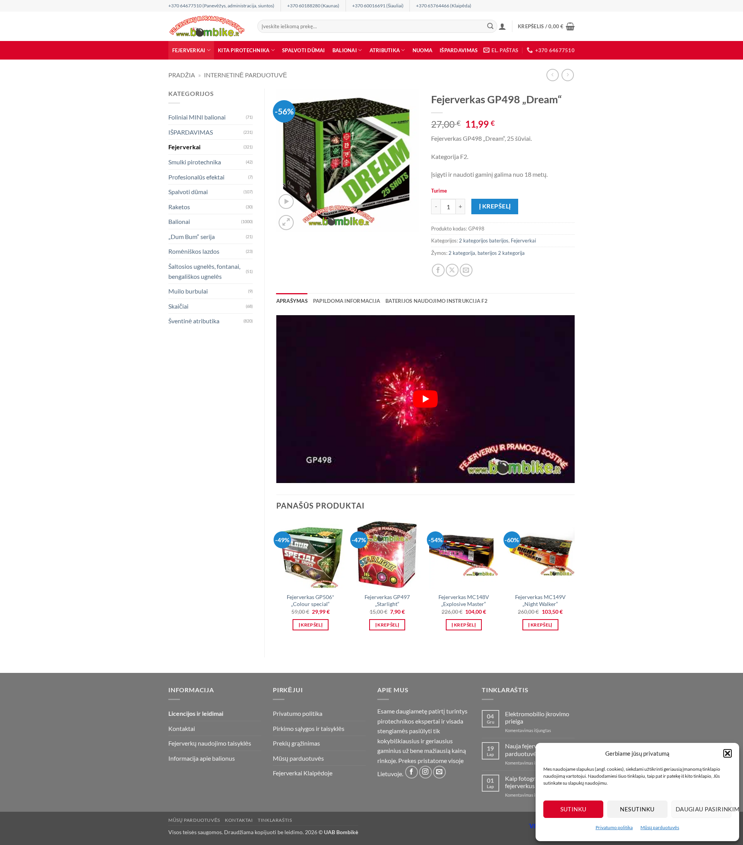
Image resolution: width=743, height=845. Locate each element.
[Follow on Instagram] (425, 772)
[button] (727, 753)
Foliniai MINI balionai (197, 117)
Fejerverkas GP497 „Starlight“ (387, 601)
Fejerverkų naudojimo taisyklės (209, 743)
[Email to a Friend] (466, 270)
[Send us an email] (439, 772)
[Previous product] (568, 75)
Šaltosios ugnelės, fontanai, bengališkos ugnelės (204, 271)
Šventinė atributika (193, 320)
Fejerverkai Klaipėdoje (302, 773)
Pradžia (181, 75)
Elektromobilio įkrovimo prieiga (537, 717)
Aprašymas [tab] (292, 301)
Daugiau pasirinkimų (703, 809)
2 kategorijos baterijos (483, 240)
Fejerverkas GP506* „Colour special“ (310, 601)
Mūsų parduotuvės (659, 827)
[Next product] (552, 75)
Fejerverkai (188, 50)
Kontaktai (181, 728)
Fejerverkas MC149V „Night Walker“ (540, 601)
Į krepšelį (495, 206)
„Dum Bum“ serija (191, 236)
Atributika (385, 50)
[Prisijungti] (502, 26)
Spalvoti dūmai (303, 50)
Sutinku (573, 809)
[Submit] (490, 26)
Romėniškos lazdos (193, 251)
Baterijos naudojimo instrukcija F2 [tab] (436, 301)
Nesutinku (637, 809)
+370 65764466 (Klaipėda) (443, 6)
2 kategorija (462, 253)
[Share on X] (452, 270)
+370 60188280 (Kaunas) (313, 6)
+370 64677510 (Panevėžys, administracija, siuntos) (221, 6)
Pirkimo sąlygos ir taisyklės (308, 728)
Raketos (179, 206)
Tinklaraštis (275, 820)
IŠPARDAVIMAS (459, 50)
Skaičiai (178, 306)
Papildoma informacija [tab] (346, 301)
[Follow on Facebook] (411, 772)
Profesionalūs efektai (196, 177)
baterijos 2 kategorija (501, 253)
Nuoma (422, 50)
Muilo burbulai (188, 291)
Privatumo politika (614, 827)
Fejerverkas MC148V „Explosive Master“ (463, 601)
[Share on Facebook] (438, 270)
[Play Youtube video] (425, 399)
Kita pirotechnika (243, 50)
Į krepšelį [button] (310, 624)
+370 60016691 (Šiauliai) (378, 6)
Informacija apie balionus (201, 758)
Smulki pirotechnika (194, 162)
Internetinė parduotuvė (245, 75)
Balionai (344, 50)
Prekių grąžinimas (296, 743)
